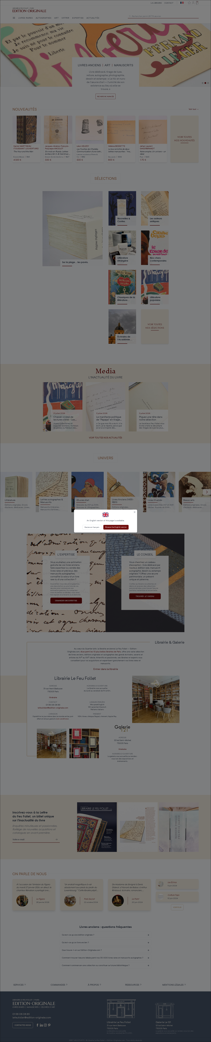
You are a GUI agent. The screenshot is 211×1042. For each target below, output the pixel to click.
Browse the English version (116, 527)
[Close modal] (134, 512)
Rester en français (92, 527)
